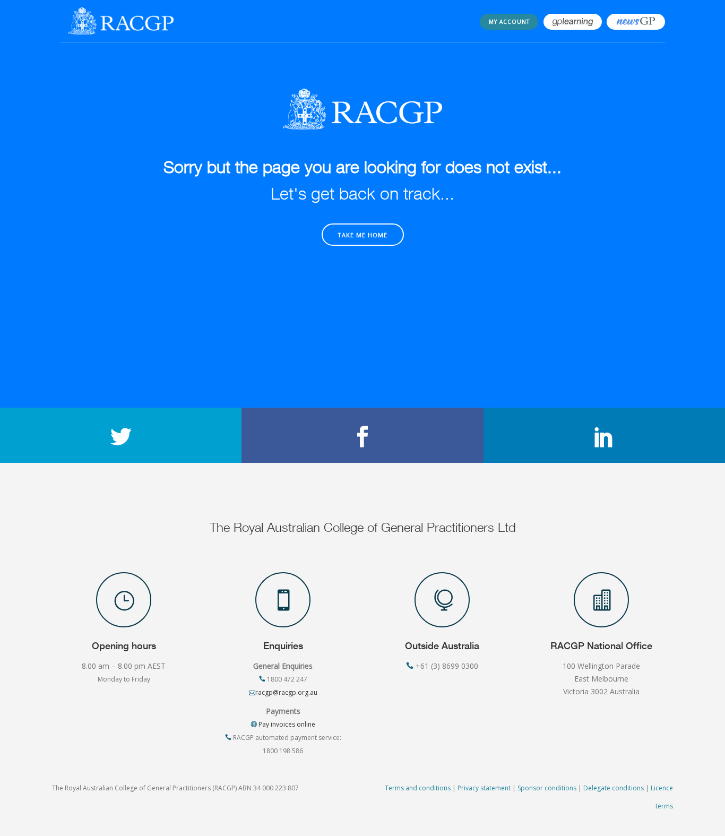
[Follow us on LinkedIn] (604, 435)
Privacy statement (484, 787)
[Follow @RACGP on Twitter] (120, 435)
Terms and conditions (418, 787)
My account (509, 21)
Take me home (362, 235)
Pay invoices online (286, 724)
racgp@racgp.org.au (286, 692)
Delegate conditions (613, 787)
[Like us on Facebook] (362, 435)
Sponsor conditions (546, 787)
